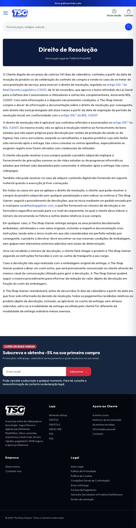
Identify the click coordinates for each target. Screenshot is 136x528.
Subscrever (79, 371)
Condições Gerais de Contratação (90, 480)
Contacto (98, 433)
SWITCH (53, 419)
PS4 (51, 438)
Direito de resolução (82, 499)
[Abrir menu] (5, 13)
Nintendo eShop (58, 415)
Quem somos (12, 466)
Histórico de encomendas (107, 419)
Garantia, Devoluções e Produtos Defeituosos (97, 494)
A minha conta (101, 415)
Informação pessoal (104, 429)
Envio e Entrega (80, 485)
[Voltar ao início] (20, 13)
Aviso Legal (77, 466)
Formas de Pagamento (83, 490)
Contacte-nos (13, 471)
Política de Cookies (81, 476)
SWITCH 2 (54, 424)
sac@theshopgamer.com (37, 205)
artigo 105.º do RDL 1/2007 (79, 115)
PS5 (51, 433)
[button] (128, 13)
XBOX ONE (55, 429)
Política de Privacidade (83, 471)
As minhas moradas (104, 424)
